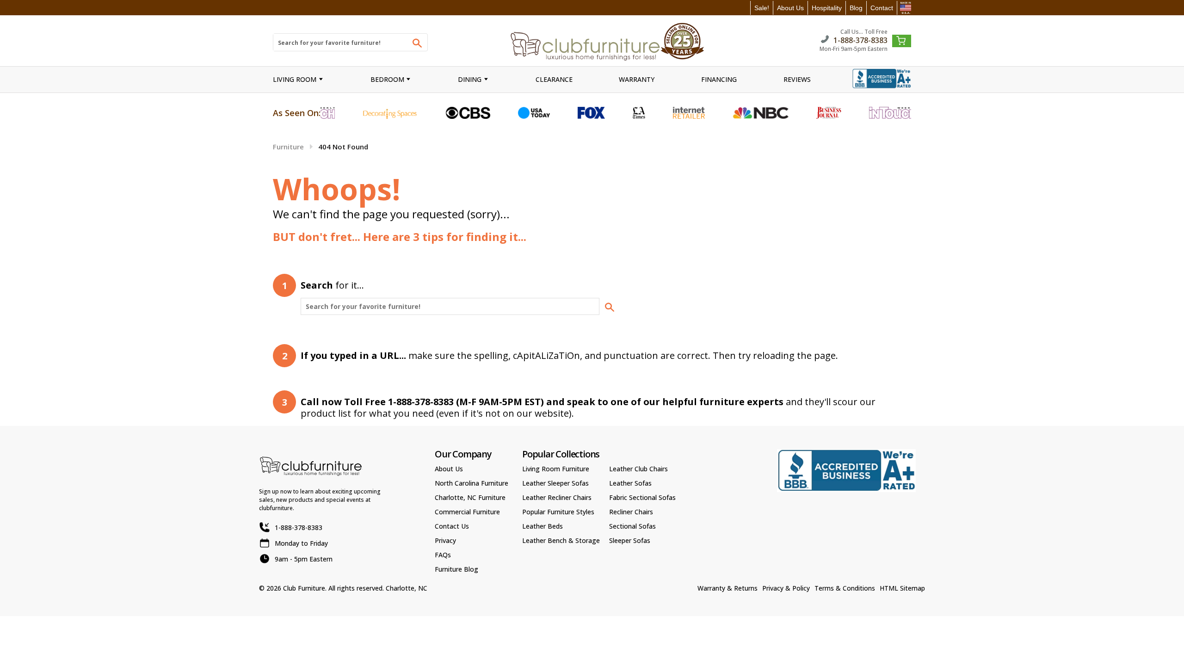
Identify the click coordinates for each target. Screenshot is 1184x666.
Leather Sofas (630, 483)
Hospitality (827, 8)
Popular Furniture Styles (558, 511)
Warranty (636, 79)
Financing (719, 79)
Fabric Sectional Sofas (642, 497)
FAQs (443, 554)
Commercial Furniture (467, 511)
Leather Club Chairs (638, 468)
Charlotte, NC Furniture (470, 497)
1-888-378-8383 (860, 39)
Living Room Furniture (555, 468)
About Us (790, 8)
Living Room (294, 79)
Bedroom (387, 79)
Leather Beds (542, 526)
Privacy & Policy (786, 588)
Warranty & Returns (727, 588)
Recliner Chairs (631, 511)
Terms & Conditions (844, 588)
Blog (856, 8)
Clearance (554, 79)
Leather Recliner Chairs (557, 497)
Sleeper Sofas (629, 540)
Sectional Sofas (632, 526)
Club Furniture (304, 588)
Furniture (288, 146)
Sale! (761, 8)
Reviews (797, 79)
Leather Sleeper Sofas (555, 483)
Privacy (445, 540)
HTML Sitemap (902, 588)
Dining (469, 79)
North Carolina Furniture (471, 483)
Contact (881, 8)
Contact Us (452, 526)
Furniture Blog (456, 569)
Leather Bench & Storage (561, 540)
